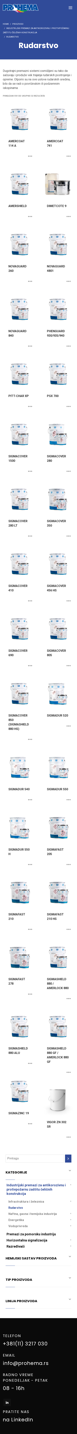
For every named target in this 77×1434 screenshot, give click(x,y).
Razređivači (16, 1246)
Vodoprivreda (18, 1226)
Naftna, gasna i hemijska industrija (32, 1214)
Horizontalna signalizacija (27, 1240)
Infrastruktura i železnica (26, 1201)
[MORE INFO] (30, 156)
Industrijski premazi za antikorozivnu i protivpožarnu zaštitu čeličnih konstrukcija (36, 1189)
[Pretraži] (68, 1159)
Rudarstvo (15, 1208)
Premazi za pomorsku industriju (31, 1234)
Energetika (16, 1220)
